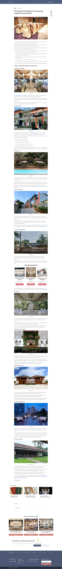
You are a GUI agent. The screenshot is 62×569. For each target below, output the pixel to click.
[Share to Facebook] (51, 12)
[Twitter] (10, 561)
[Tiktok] (12, 561)
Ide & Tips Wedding (17, 480)
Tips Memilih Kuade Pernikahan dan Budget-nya (45, 496)
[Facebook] (15, 561)
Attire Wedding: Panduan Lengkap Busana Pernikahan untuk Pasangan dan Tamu (30, 496)
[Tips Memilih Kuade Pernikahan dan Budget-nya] (45, 490)
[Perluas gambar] (24, 268)
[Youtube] (13, 561)
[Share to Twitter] (51, 14)
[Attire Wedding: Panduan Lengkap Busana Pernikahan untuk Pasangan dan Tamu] (31, 490)
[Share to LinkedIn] (51, 15)
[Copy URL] (51, 17)
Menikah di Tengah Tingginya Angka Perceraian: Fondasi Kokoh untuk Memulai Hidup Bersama (16, 496)
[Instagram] (9, 561)
